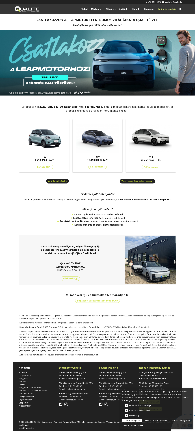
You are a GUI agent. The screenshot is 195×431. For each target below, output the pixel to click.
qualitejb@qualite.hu (75, 389)
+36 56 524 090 (154, 2)
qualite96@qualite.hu (173, 2)
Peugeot (23, 378)
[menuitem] (27, 9)
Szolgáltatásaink (26, 396)
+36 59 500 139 (74, 396)
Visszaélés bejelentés (116, 422)
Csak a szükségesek (180, 420)
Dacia (21, 384)
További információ (131, 425)
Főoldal (22, 372)
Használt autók (26, 393)
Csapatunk (24, 402)
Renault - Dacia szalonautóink (33, 390)
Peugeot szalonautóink (30, 387)
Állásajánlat (24, 405)
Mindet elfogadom (132, 420)
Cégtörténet (25, 399)
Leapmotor (24, 375)
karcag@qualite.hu (74, 399)
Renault (22, 381)
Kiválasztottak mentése (156, 420)
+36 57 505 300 (74, 386)
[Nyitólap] (27, 9)
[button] (180, 9)
